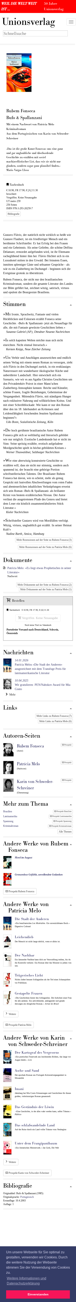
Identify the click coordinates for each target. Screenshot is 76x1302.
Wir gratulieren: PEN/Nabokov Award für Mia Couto (42, 685)
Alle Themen (65, 831)
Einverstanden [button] (38, 1294)
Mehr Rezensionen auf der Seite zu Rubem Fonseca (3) (44, 539)
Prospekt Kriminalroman (61, 826)
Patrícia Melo (28, 764)
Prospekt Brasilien (64, 811)
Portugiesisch (27, 1196)
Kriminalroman (10, 825)
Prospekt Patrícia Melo (19, 1024)
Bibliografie (13, 213)
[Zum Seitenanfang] (71, 305)
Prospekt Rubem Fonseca (21, 891)
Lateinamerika (10, 816)
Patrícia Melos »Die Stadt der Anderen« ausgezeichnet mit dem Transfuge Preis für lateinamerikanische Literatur (40, 667)
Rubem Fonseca (30, 746)
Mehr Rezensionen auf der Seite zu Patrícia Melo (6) (45, 547)
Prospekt (68, 745)
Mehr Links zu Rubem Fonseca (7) (54, 715)
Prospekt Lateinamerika (62, 816)
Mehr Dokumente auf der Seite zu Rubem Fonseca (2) (45, 584)
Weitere (12, 1014)
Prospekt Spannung (63, 821)
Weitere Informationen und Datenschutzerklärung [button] (26, 1280)
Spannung (8, 821)
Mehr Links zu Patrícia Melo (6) (55, 721)
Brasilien (7, 811)
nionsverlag (28, 22)
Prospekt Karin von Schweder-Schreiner (28, 1172)
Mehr (12, 694)
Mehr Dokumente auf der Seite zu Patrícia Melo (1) (46, 589)
